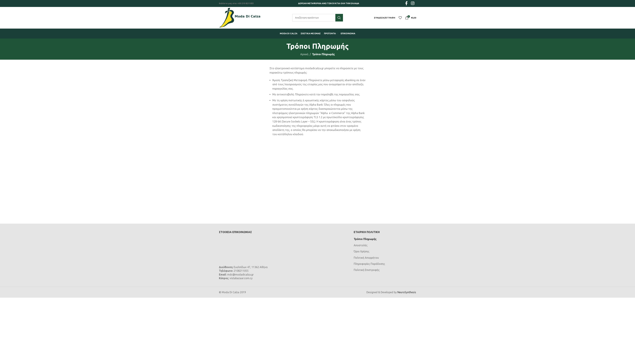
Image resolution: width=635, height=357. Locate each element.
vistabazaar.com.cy (241, 278)
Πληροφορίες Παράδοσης (369, 263)
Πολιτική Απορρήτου (366, 257)
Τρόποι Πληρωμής (365, 239)
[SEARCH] (339, 17)
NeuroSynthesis (406, 292)
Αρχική (304, 54)
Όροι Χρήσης (361, 251)
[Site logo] (240, 17)
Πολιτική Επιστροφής (367, 269)
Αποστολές (360, 245)
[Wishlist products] (400, 17)
